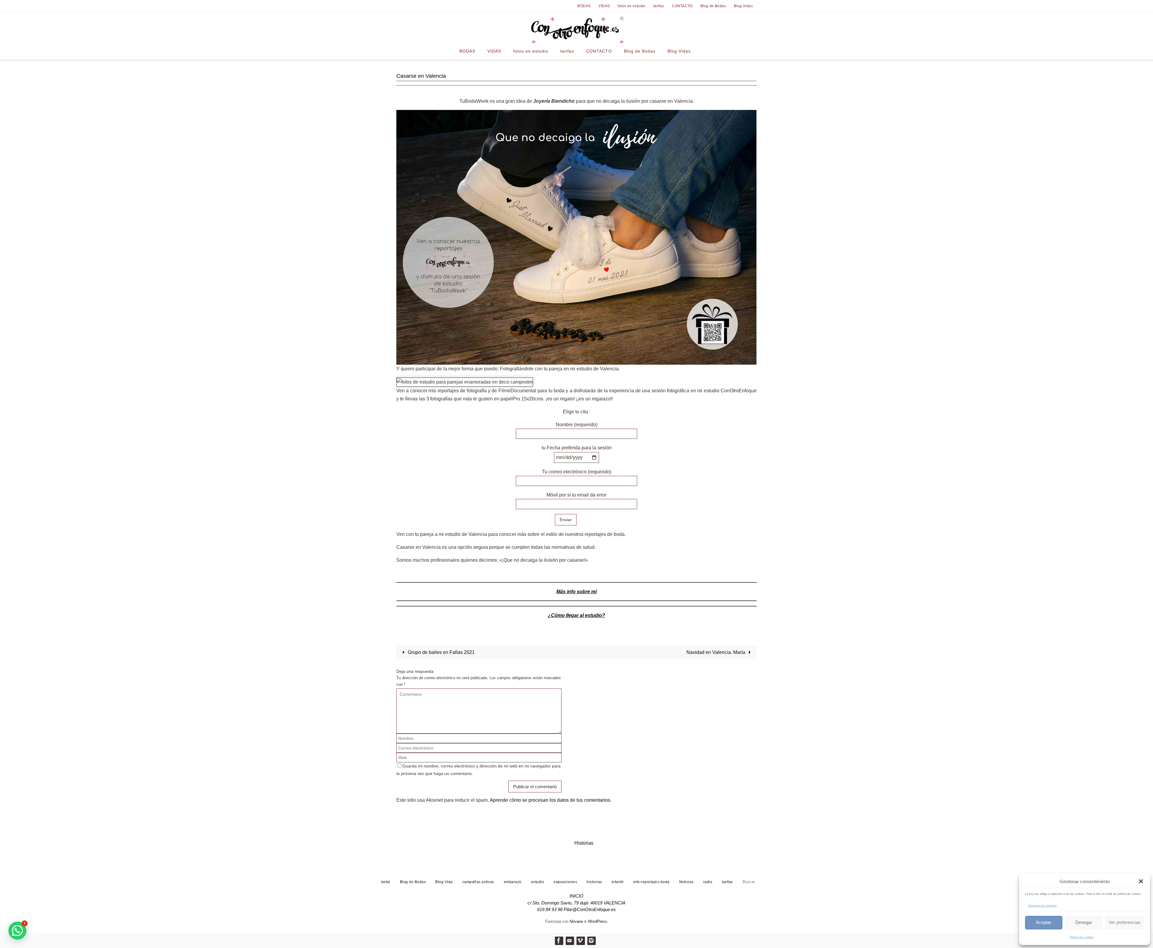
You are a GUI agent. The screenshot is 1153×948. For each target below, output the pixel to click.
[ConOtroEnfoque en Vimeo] (580, 940)
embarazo (513, 882)
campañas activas (478, 882)
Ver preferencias (1125, 922)
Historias (583, 843)
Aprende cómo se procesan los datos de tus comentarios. (550, 800)
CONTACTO (682, 6)
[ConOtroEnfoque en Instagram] (591, 940)
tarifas (658, 6)
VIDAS (604, 6)
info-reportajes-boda (651, 882)
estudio (537, 882)
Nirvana (576, 921)
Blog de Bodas (713, 6)
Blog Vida (444, 882)
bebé (385, 882)
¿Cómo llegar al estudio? (576, 615)
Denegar (1083, 922)
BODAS (584, 6)
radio (708, 882)
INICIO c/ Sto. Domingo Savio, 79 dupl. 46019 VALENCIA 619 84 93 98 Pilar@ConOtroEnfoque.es (576, 902)
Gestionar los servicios (1042, 905)
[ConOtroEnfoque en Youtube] (569, 940)
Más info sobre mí (576, 591)
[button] (1141, 881)
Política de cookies (1082, 937)
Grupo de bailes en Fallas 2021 (441, 652)
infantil (618, 882)
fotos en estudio (631, 6)
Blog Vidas (743, 6)
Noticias (686, 882)
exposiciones (565, 882)
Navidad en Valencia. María (716, 652)
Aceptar (1043, 922)
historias (594, 882)
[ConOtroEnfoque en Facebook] (559, 940)
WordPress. (598, 921)
